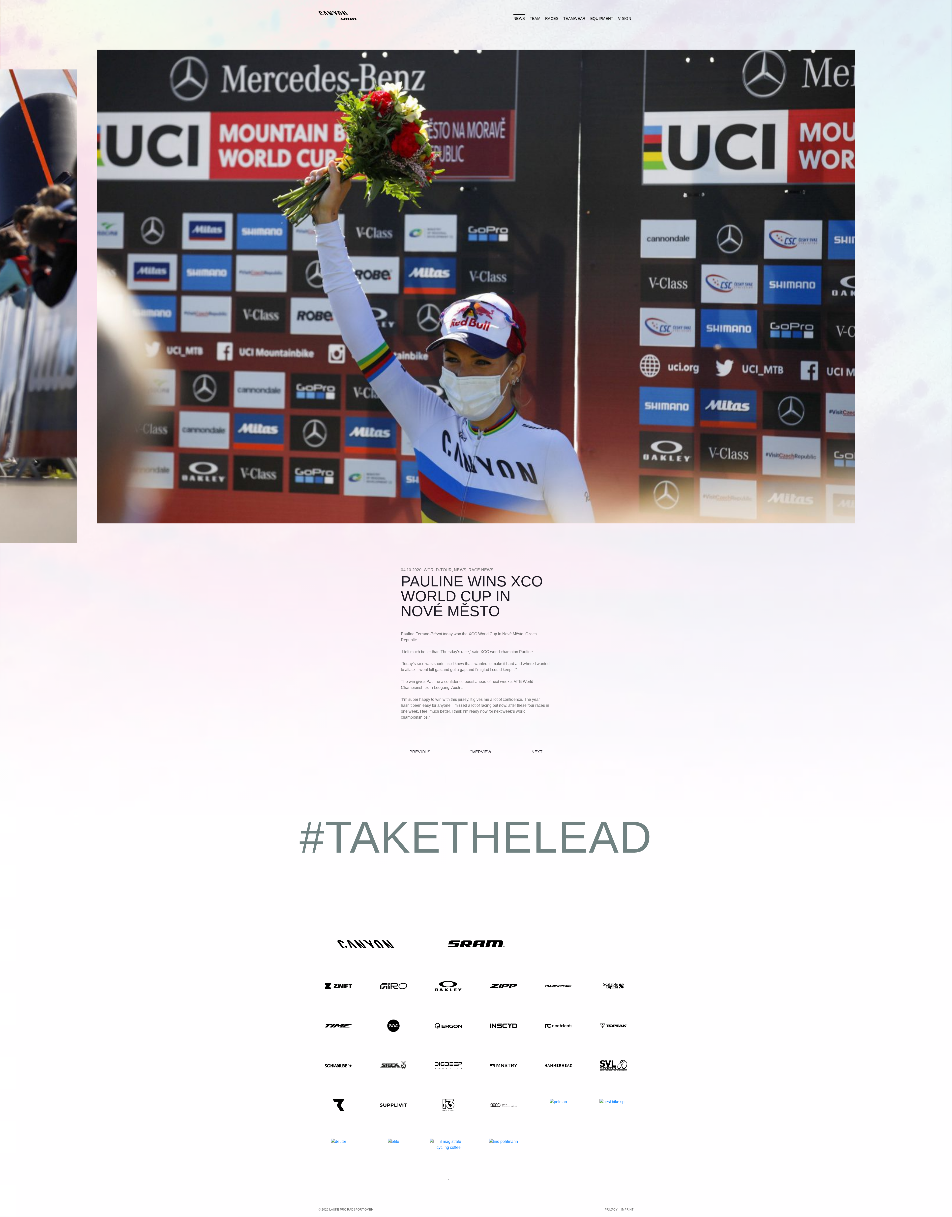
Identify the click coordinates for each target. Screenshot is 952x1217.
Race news (481, 570)
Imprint (627, 1209)
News (460, 570)
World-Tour (438, 570)
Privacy (611, 1209)
